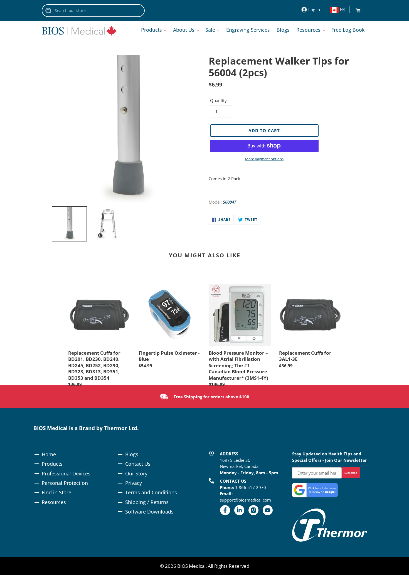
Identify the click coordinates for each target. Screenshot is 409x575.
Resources (54, 502)
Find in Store (56, 492)
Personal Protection (65, 483)
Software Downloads (149, 511)
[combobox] (93, 10)
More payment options (264, 158)
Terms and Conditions (151, 492)
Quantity (218, 100)
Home (49, 454)
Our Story (136, 473)
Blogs (131, 454)
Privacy (133, 483)
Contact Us (138, 463)
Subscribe (350, 473)
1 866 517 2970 (250, 487)
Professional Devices (66, 473)
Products (52, 463)
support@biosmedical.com (245, 500)
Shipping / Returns (147, 502)
